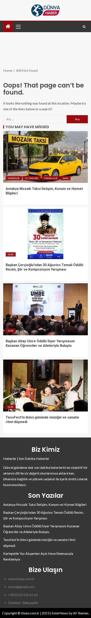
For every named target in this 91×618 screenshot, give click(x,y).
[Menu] (18, 26)
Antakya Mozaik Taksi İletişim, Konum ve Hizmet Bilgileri (45, 504)
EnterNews (60, 613)
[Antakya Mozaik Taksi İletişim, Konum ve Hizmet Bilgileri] (45, 157)
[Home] (8, 26)
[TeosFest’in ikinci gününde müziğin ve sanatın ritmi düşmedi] (45, 386)
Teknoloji (50, 178)
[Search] (84, 27)
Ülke (65, 178)
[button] (18, 26)
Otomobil (32, 178)
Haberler (14, 178)
